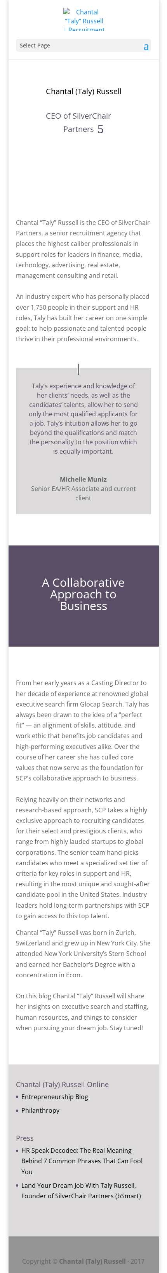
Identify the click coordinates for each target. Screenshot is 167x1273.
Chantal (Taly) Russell (84, 91)
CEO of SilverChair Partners (78, 122)
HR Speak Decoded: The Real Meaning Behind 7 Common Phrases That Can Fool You (82, 1161)
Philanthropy (40, 1110)
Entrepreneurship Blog (54, 1096)
